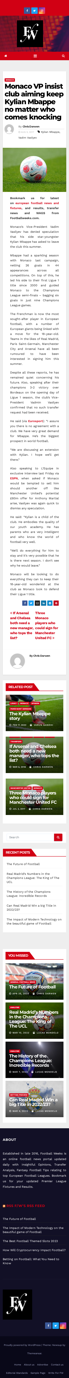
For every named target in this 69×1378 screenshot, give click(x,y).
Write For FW (55, 1373)
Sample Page (38, 1373)
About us (29, 1364)
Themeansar (34, 1353)
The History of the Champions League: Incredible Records (30, 1060)
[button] (63, 56)
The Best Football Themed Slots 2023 (30, 1241)
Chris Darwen (31, 126)
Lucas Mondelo (47, 1032)
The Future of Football (24, 864)
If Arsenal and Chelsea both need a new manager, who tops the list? (34, 753)
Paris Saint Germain (20, 709)
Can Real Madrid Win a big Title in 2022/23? (33, 1102)
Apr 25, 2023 (21, 993)
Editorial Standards (17, 1373)
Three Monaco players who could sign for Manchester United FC (32, 797)
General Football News (22, 982)
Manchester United (20, 788)
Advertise (42, 1364)
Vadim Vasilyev (27, 137)
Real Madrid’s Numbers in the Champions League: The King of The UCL (33, 878)
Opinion (35, 703)
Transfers (15, 742)
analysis (14, 1007)
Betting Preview (18, 1095)
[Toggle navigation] (35, 56)
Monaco (10, 80)
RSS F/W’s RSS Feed (25, 1206)
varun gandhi (43, 725)
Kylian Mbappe (50, 131)
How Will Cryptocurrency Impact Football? (34, 1250)
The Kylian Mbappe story (29, 716)
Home (17, 1364)
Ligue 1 (13, 703)
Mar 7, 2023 (20, 1072)
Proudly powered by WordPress (22, 1345)
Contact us (57, 1364)
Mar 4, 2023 (20, 1111)
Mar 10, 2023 (21, 1032)
